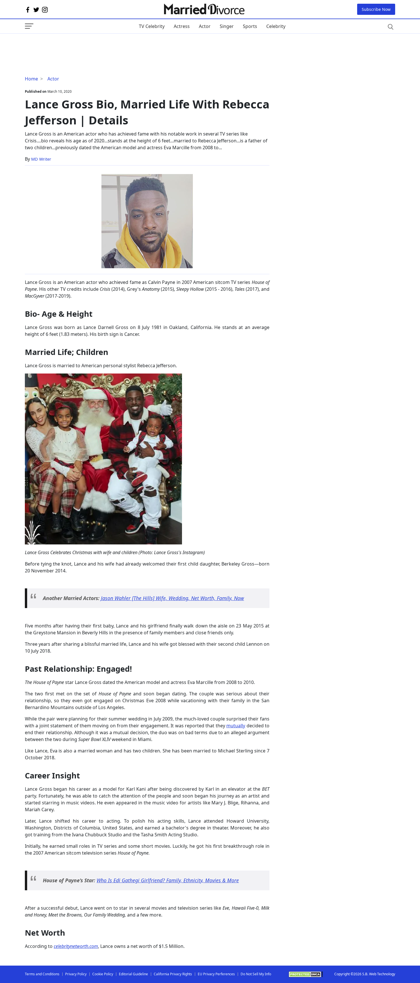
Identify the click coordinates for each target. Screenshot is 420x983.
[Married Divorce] (204, 9)
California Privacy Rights (173, 974)
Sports (250, 26)
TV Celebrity (152, 26)
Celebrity (275, 26)
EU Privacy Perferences (216, 974)
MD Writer (41, 159)
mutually (235, 725)
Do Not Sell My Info (256, 974)
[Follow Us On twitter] (36, 9)
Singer (227, 26)
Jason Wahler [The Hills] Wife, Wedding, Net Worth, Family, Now (172, 598)
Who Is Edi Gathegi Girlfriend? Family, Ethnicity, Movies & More (168, 880)
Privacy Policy (76, 974)
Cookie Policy (102, 974)
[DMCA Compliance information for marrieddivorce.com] (306, 974)
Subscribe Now (376, 9)
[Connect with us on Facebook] (28, 9)
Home (31, 79)
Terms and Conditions (42, 974)
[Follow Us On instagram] (45, 9)
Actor (205, 26)
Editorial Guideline (133, 974)
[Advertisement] (70, 45)
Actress (182, 26)
